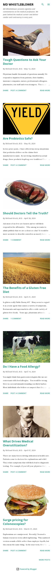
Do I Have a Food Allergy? (21, 366)
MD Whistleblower (18, 4)
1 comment (16, 240)
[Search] (42, 4)
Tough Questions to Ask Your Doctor (24, 62)
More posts (44, 560)
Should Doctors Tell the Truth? (25, 213)
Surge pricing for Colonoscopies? (15, 522)
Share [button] (5, 90)
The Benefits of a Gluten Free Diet (24, 290)
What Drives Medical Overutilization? (18, 443)
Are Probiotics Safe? (18, 138)
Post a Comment (18, 90)
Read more (45, 90)
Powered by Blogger (28, 569)
